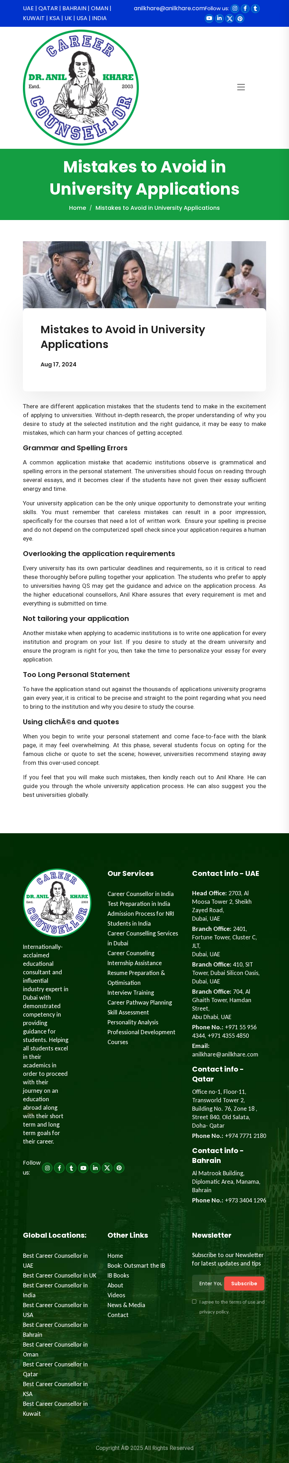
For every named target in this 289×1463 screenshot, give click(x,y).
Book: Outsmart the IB (136, 1265)
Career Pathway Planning (139, 1002)
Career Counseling (130, 953)
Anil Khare (133, 594)
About (115, 1285)
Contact (118, 1315)
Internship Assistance (134, 963)
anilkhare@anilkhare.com (169, 8)
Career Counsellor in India (140, 894)
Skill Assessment (128, 1012)
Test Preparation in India (138, 904)
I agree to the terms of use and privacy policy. (232, 1307)
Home (77, 208)
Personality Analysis (132, 1022)
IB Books (118, 1275)
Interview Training (130, 992)
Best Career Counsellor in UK (59, 1275)
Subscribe (244, 1283)
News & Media (126, 1305)
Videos (116, 1295)
